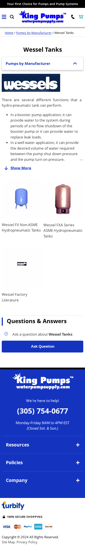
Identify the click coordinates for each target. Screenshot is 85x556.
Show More (20, 167)
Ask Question (42, 346)
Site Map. (9, 542)
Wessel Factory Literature (14, 297)
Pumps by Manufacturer (34, 33)
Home (9, 33)
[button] (4, 17)
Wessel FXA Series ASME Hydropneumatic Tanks (63, 230)
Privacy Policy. (27, 542)
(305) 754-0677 (42, 411)
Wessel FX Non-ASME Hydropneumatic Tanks (21, 227)
